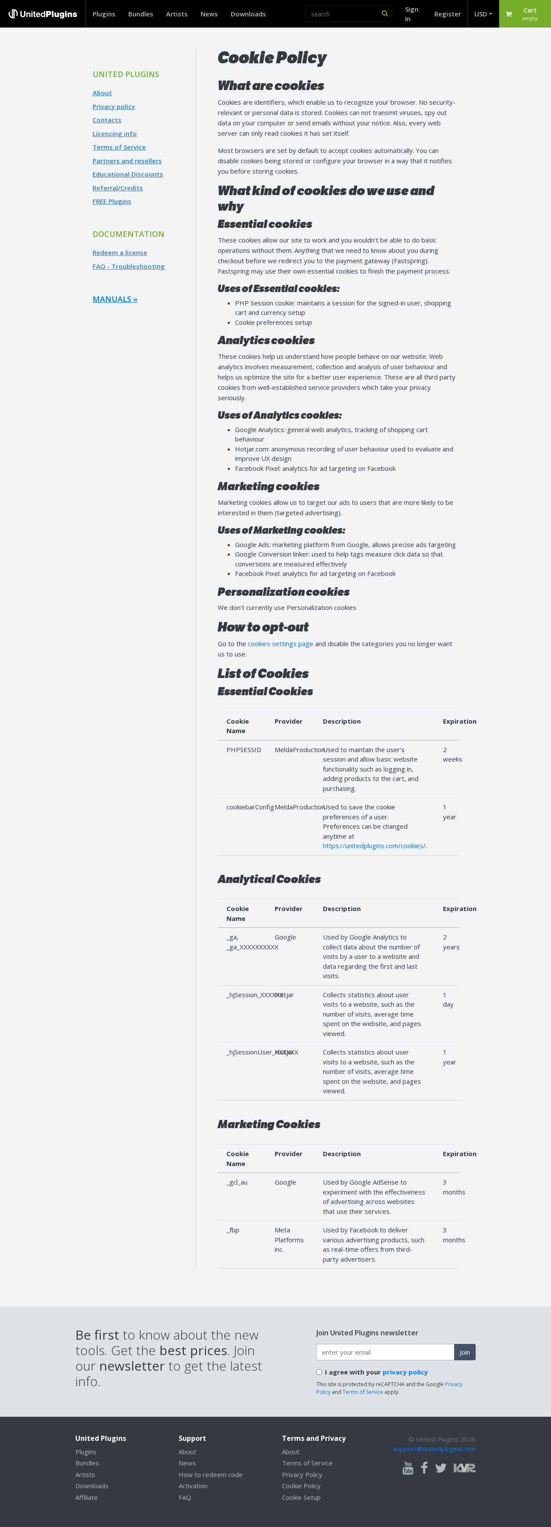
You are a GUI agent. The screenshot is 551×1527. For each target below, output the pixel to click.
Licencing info (115, 133)
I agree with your (376, 1372)
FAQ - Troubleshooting (129, 266)
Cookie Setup (301, 1497)
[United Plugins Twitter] (441, 1468)
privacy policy (405, 1372)
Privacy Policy (302, 1474)
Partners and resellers (127, 160)
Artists (177, 13)
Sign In (411, 14)
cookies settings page (280, 643)
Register (447, 13)
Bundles (140, 13)
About (102, 92)
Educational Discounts (128, 174)
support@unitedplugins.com (434, 1448)
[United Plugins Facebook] (424, 1468)
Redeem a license (120, 252)
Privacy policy (114, 106)
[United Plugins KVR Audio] (465, 1467)
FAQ (185, 1497)
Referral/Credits (118, 187)
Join (465, 1352)
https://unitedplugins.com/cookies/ (374, 845)
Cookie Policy (301, 1485)
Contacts (107, 119)
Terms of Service (119, 147)
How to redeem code (211, 1474)
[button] (525, 14)
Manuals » (115, 299)
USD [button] (480, 13)
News (209, 13)
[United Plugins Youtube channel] (408, 1468)
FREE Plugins (112, 201)
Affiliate (86, 1497)
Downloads (248, 13)
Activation (193, 1485)
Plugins (104, 13)
